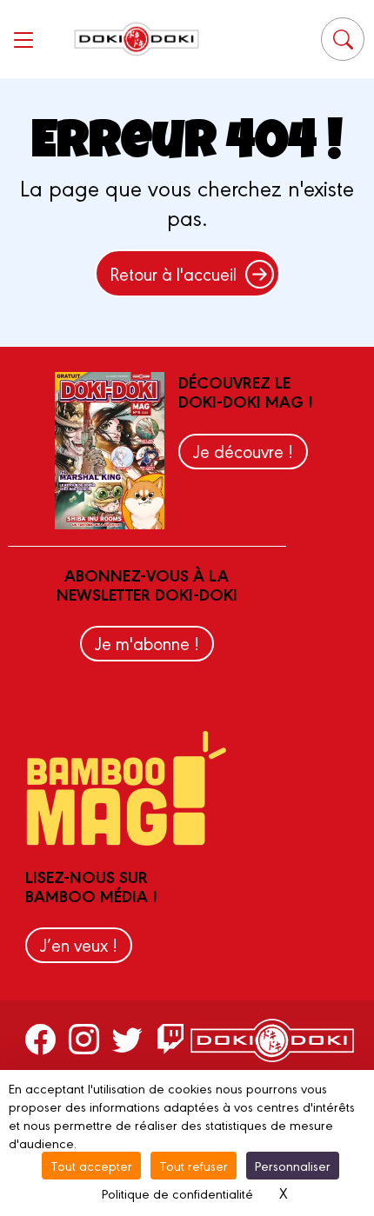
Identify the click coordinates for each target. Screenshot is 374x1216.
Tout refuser (193, 1165)
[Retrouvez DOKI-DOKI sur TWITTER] (127, 1038)
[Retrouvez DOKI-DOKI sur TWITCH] (171, 1038)
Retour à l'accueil (173, 273)
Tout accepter (91, 1165)
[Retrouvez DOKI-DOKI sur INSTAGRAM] (84, 1038)
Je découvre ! (243, 450)
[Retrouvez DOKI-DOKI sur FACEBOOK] (40, 1038)
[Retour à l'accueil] (136, 38)
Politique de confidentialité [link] (177, 1193)
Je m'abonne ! (147, 643)
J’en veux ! (78, 944)
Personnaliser (293, 1165)
